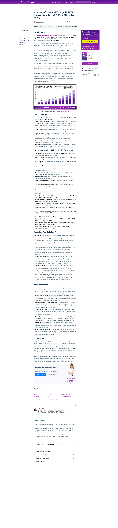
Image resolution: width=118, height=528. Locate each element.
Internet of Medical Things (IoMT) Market (47, 35)
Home (36, 8)
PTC (34, 394)
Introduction (21, 33)
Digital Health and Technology (45, 8)
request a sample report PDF (63, 111)
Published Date (92, 54)
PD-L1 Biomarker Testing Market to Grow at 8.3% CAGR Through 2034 (51, 436)
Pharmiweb (36, 396)
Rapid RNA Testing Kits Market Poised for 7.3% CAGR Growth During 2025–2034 (54, 428)
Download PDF (51, 374)
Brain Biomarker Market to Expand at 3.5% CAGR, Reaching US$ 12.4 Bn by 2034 (54, 434)
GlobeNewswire (66, 394)
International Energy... (39, 399)
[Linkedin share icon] (74, 22)
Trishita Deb (38, 21)
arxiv (49, 396)
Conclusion (21, 44)
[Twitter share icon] (77, 22)
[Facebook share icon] (71, 22)
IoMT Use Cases (22, 42)
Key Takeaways (22, 35)
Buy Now (90, 63)
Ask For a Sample (89, 41)
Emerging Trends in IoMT (24, 40)
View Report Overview (90, 43)
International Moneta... (68, 396)
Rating (90, 57)
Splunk (49, 394)
